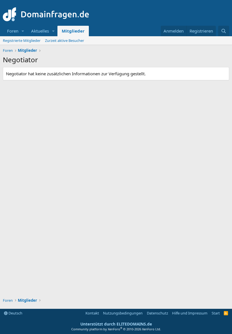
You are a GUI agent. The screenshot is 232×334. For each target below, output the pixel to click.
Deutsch (15, 313)
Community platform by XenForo (116, 329)
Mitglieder (73, 31)
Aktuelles (40, 31)
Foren (12, 31)
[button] (23, 31)
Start (216, 313)
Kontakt (92, 313)
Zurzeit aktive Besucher (64, 40)
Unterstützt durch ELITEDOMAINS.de (116, 324)
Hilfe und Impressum (189, 313)
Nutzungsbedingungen (123, 313)
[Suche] (223, 31)
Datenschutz (157, 313)
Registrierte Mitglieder (21, 40)
